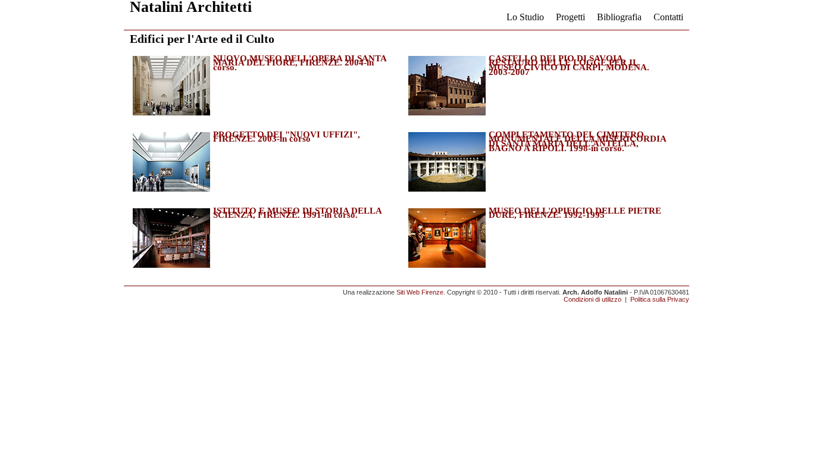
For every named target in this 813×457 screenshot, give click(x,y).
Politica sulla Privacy (659, 299)
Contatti (668, 17)
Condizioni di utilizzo (592, 299)
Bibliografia (619, 17)
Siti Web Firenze (419, 292)
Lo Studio (525, 17)
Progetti (570, 17)
